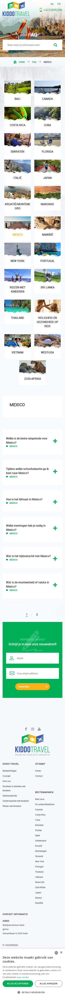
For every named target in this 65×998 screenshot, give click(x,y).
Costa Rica (40, 814)
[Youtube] (39, 729)
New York (39, 861)
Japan (38, 892)
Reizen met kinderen (12, 806)
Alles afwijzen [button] (49, 983)
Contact (39, 775)
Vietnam (39, 877)
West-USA (39, 882)
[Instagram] (32, 729)
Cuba (37, 819)
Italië (37, 835)
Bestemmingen (9, 770)
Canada (39, 809)
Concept (6, 775)
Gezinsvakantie (10, 795)
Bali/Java (39, 799)
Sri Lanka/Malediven (44, 804)
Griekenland (40, 840)
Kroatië (38, 845)
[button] (32, 992)
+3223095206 (52, 10)
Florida (38, 830)
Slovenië (39, 856)
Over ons (7, 781)
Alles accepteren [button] (17, 983)
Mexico (38, 897)
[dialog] (32, 973)
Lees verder (23, 977)
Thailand (39, 871)
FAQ (34, 62)
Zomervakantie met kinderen (16, 800)
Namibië (39, 902)
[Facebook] (26, 729)
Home (22, 62)
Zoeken (55, 45)
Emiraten (39, 825)
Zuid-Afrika (40, 887)
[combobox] (56, 953)
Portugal (39, 866)
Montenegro (41, 851)
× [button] (61, 952)
